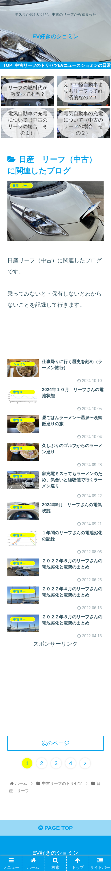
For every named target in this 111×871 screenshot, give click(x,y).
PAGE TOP (58, 828)
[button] (99, 635)
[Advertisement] (55, 336)
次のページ (55, 743)
